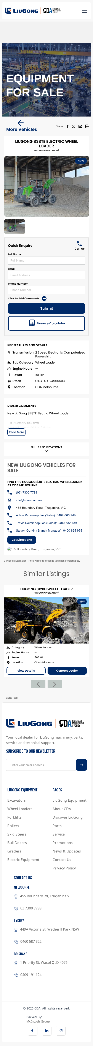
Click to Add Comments (24, 298)
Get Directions (22, 540)
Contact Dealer (67, 671)
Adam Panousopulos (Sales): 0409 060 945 (46, 515)
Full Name (14, 254)
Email (11, 269)
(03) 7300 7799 (26, 492)
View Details (26, 671)
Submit (46, 308)
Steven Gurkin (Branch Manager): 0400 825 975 (49, 530)
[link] (32, 1031)
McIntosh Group (38, 1021)
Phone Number (18, 283)
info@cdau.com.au (29, 500)
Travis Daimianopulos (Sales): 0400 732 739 (46, 523)
